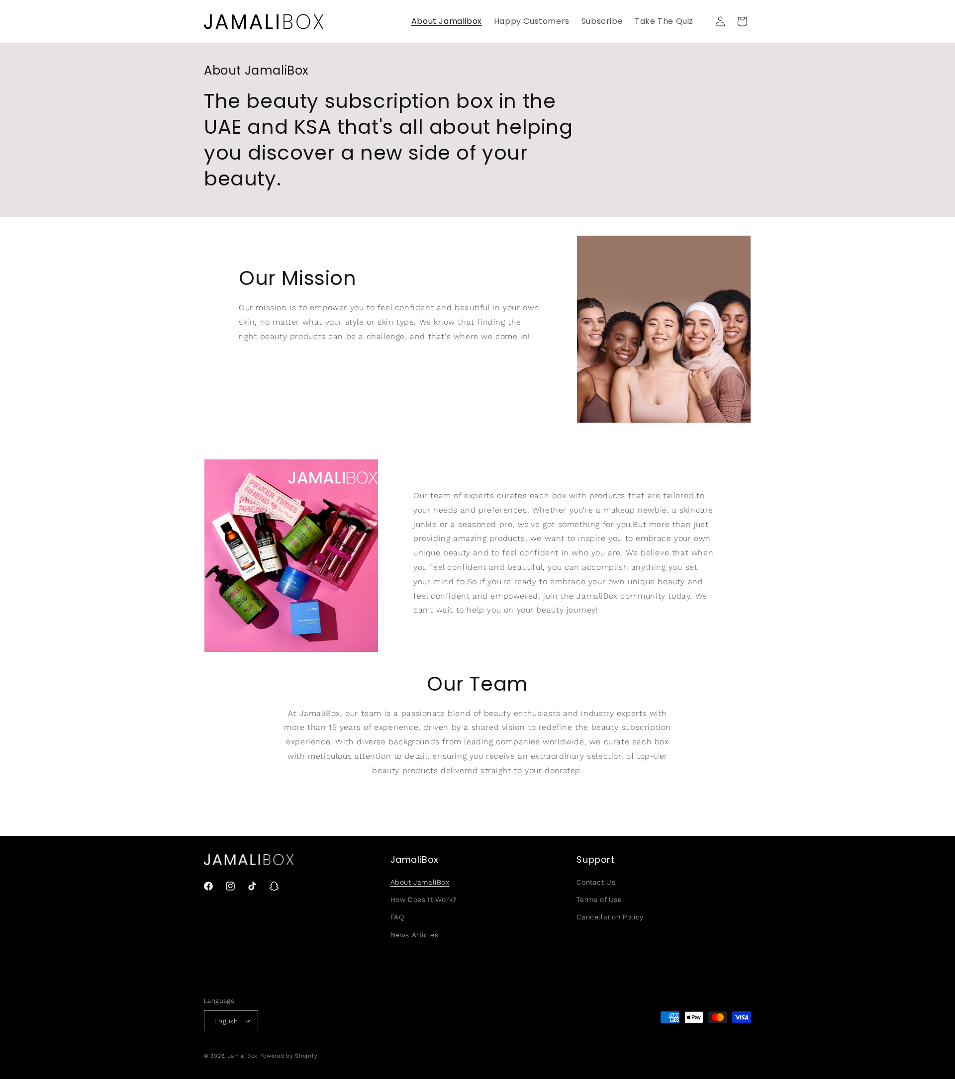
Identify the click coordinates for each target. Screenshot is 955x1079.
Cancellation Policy (609, 917)
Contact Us (595, 882)
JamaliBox (243, 1056)
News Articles (414, 935)
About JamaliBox (420, 882)
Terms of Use (599, 899)
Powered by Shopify (289, 1056)
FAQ (397, 917)
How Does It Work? (423, 899)
